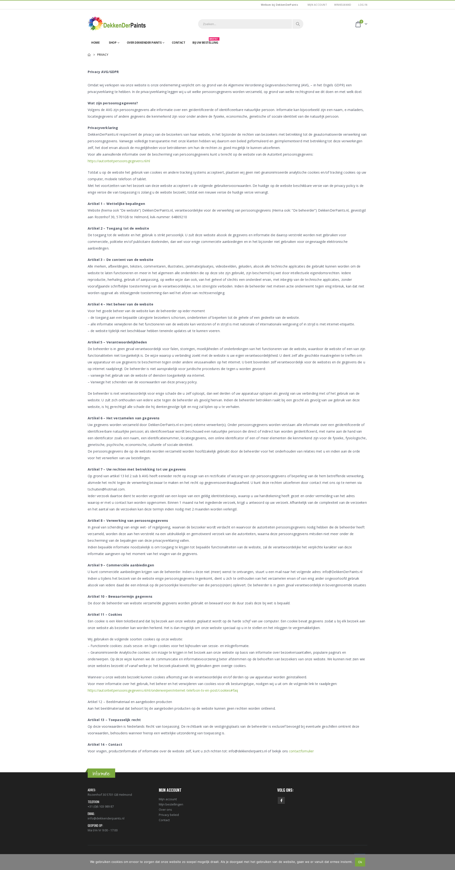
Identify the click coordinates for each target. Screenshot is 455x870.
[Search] (297, 24)
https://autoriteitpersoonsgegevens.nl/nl (119, 161)
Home (95, 43)
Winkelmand (342, 4)
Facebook (281, 800)
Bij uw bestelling (205, 41)
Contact (178, 43)
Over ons (165, 809)
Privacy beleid (169, 815)
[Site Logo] (117, 24)
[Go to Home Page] (89, 54)
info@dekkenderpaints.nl (106, 818)
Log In (362, 4)
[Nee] (449, 862)
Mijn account (317, 4)
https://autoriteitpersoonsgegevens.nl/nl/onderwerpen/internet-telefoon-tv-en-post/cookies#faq (163, 690)
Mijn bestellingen (171, 804)
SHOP (112, 43)
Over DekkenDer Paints (144, 43)
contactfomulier (301, 751)
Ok (360, 862)
